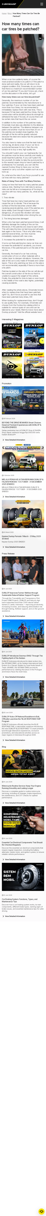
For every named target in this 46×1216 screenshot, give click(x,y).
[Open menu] (41, 4)
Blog (9, 13)
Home (4, 13)
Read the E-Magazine (12, 346)
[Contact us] (41, 1212)
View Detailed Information (15, 440)
